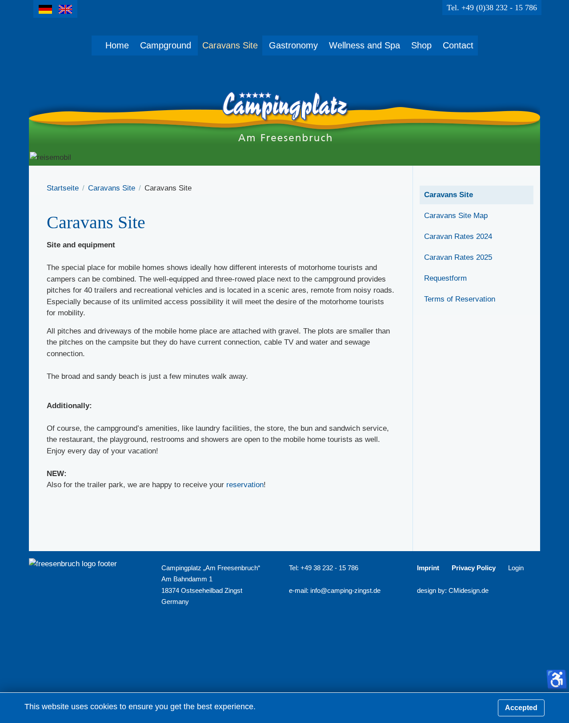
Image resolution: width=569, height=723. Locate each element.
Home (117, 45)
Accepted (521, 707)
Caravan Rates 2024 (458, 236)
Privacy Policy (474, 568)
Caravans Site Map (456, 215)
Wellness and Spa (364, 45)
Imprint (428, 568)
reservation (245, 485)
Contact (458, 45)
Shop (421, 45)
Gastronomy (293, 45)
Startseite (63, 188)
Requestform (445, 278)
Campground (165, 45)
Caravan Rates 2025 (458, 257)
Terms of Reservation (459, 299)
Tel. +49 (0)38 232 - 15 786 (492, 7)
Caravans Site (230, 45)
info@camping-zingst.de (345, 590)
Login (516, 568)
